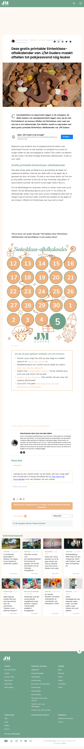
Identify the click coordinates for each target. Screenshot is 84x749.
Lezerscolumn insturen (40, 715)
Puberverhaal (35, 687)
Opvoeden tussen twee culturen (39, 699)
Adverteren (8, 684)
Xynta (64, 743)
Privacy (60, 722)
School (6, 729)
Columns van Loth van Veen (40, 710)
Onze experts (9, 687)
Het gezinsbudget (37, 673)
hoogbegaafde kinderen (38, 371)
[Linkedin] (24, 452)
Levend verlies (36, 680)
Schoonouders (36, 694)
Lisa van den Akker (21, 40)
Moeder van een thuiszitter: (29, 377)
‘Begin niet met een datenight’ (30, 367)
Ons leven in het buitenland (40, 684)
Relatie (6, 725)
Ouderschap (9, 715)
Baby (60, 670)
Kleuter (60, 680)
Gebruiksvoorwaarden (65, 718)
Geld (5, 718)
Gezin (6, 722)
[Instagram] (21, 452)
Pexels (78, 109)
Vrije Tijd (33, 40)
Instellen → (67, 137)
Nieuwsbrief (8, 680)
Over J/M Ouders (10, 670)
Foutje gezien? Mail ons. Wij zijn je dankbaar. (30, 426)
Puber (60, 687)
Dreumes (61, 673)
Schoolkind (62, 684)
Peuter (60, 677)
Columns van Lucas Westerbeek (38, 705)
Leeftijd (61, 666)
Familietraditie (36, 691)
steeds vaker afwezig (36, 361)
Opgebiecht (35, 670)
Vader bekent (35, 677)
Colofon (7, 673)
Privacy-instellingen (12, 734)
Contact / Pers (9, 677)
